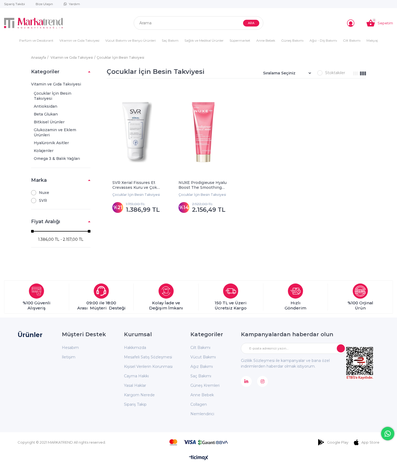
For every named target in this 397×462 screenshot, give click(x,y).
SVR (43, 200)
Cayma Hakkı (136, 376)
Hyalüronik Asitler (51, 142)
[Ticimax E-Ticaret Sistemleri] (198, 458)
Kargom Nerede (139, 394)
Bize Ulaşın (44, 4)
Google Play (337, 442)
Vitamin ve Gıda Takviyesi (79, 40)
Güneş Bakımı (292, 40)
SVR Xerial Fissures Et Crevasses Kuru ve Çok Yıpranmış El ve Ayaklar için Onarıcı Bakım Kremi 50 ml (136, 185)
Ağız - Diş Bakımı (323, 40)
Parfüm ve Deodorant (36, 40)
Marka (39, 180)
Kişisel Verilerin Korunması (148, 366)
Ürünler (30, 335)
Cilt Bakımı (352, 40)
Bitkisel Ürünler (49, 122)
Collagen (198, 404)
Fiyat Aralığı (45, 222)
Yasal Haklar (135, 385)
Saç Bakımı (200, 376)
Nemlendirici (202, 413)
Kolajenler (43, 150)
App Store (370, 442)
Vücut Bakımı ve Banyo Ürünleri (130, 40)
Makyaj (372, 40)
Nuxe (44, 192)
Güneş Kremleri (205, 385)
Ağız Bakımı (201, 366)
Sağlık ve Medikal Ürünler (204, 40)
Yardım (74, 4)
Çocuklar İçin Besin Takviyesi (52, 96)
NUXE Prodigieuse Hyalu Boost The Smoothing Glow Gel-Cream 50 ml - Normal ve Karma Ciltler (203, 185)
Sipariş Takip (135, 404)
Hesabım (70, 347)
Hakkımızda (135, 347)
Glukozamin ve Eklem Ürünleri (55, 132)
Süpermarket (240, 40)
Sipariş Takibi (14, 4)
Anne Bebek (265, 40)
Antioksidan (45, 106)
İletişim (68, 357)
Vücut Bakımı (203, 357)
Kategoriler (45, 72)
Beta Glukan (46, 114)
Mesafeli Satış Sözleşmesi (148, 357)
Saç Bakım (170, 40)
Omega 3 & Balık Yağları (57, 158)
